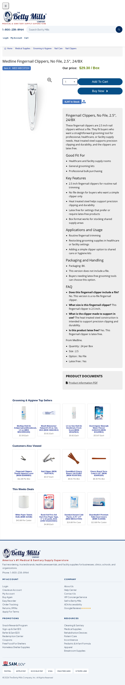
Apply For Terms (10, 611)
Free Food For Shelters (14, 643)
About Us (68, 586)
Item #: (7, 68)
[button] (4, 107)
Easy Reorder (9, 600)
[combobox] (70, 81)
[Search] (119, 29)
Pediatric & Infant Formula (77, 643)
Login (5, 586)
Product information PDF (83, 382)
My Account (16, 38)
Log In (5, 38)
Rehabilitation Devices (75, 632)
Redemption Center (12, 636)
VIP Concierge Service (75, 597)
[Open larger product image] (32, 107)
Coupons (7, 639)
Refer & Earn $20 (11, 632)
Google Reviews (77, 608)
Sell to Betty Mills (72, 600)
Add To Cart (100, 81)
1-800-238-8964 (13, 29)
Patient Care (70, 636)
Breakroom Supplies (74, 650)
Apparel (68, 647)
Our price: (69, 68)
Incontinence (71, 639)
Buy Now (98, 91)
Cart (26, 38)
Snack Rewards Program (15, 625)
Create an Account (12, 590)
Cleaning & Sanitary (74, 625)
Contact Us (70, 593)
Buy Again (7, 597)
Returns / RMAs (9, 608)
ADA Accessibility (73, 604)
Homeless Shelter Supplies (16, 647)
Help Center (70, 590)
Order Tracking (10, 604)
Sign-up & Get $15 (11, 629)
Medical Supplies (73, 629)
